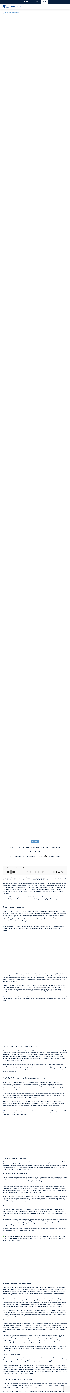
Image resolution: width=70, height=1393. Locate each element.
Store (37, 1)
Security (35, 842)
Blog (44, 1)
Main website (28, 1)
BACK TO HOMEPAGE (12, 13)
